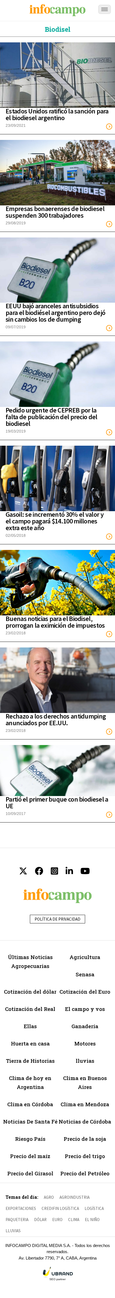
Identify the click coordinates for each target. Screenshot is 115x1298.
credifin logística (60, 1208)
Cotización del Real (30, 1008)
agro (49, 1197)
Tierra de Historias (30, 1060)
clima (73, 1219)
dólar (40, 1219)
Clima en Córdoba (30, 1104)
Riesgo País (30, 1138)
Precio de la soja (85, 1138)
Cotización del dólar (30, 991)
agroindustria (74, 1197)
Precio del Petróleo (84, 1173)
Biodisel (57, 29)
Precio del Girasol (30, 1173)
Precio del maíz (30, 1156)
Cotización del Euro (84, 991)
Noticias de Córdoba (85, 1121)
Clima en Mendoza (85, 1104)
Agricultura (85, 957)
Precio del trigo (85, 1156)
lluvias (85, 1060)
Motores (85, 1043)
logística (94, 1208)
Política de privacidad (57, 919)
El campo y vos (85, 1008)
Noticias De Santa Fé (30, 1121)
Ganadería (84, 1026)
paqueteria (17, 1219)
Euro (57, 1219)
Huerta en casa (30, 1043)
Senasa (85, 974)
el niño (92, 1219)
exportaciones (21, 1208)
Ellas (30, 1026)
